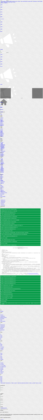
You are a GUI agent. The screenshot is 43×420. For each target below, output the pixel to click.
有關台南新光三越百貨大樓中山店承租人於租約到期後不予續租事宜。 (9, 209)
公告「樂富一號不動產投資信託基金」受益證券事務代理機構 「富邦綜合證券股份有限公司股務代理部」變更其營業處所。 (15, 232)
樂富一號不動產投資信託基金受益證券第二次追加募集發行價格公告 (9, 218)
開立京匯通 (29, 1)
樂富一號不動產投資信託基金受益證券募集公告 (6, 292)
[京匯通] (21, 1)
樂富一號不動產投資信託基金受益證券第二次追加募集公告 (8, 223)
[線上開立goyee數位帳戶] (17, 1)
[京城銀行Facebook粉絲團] (6, 1)
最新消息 (36, 1)
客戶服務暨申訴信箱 (2, 392)
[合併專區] (33, 1)
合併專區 (31, 1)
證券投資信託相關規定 (4, 301)
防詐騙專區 (41, 1)
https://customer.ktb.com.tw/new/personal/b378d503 (32, 273)
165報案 (23, 1)
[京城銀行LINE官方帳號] (12, 1)
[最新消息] (38, 1)
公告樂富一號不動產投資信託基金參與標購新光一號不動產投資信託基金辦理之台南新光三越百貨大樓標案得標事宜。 (14, 234)
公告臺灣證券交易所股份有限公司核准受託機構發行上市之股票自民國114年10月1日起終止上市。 (12, 225)
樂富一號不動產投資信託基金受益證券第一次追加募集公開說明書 (8, 276)
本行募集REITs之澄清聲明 (4, 299)
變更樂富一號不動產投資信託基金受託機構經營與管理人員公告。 (8, 281)
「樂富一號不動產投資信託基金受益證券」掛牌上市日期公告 (8, 214)
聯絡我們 (1, 384)
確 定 (2, 419)
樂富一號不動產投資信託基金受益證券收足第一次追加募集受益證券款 (9, 241)
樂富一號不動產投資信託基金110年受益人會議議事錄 (7, 285)
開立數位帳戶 (25, 1)
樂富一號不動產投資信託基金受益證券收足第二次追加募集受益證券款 (9, 216)
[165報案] (1, 1)
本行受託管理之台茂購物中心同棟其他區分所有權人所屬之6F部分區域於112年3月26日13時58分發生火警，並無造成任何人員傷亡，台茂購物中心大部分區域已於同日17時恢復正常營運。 (20, 303)
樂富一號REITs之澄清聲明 (4, 243)
